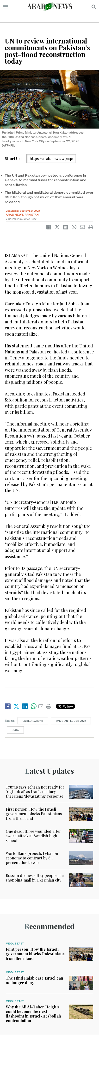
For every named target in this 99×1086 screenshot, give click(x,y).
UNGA (15, 729)
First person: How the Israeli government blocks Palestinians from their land (34, 814)
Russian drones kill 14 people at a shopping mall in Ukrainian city (35, 877)
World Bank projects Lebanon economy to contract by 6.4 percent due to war (32, 858)
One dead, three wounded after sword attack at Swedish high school (33, 836)
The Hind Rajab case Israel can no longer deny (34, 980)
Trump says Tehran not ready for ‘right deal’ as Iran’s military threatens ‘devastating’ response (35, 791)
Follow (67, 706)
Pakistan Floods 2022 (71, 720)
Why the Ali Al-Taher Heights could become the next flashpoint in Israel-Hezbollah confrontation (33, 1013)
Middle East (15, 943)
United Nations (33, 720)
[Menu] (5, 6)
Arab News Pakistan (22, 214)
